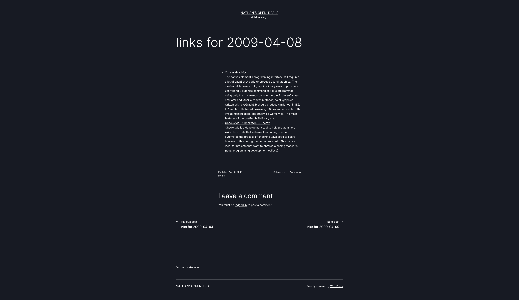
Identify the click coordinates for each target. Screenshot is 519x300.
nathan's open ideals (259, 13)
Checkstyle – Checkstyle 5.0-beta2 (247, 123)
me (223, 175)
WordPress (336, 286)
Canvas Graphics (236, 72)
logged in (241, 205)
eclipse (272, 150)
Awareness (295, 172)
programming (241, 150)
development (259, 150)
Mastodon (194, 267)
